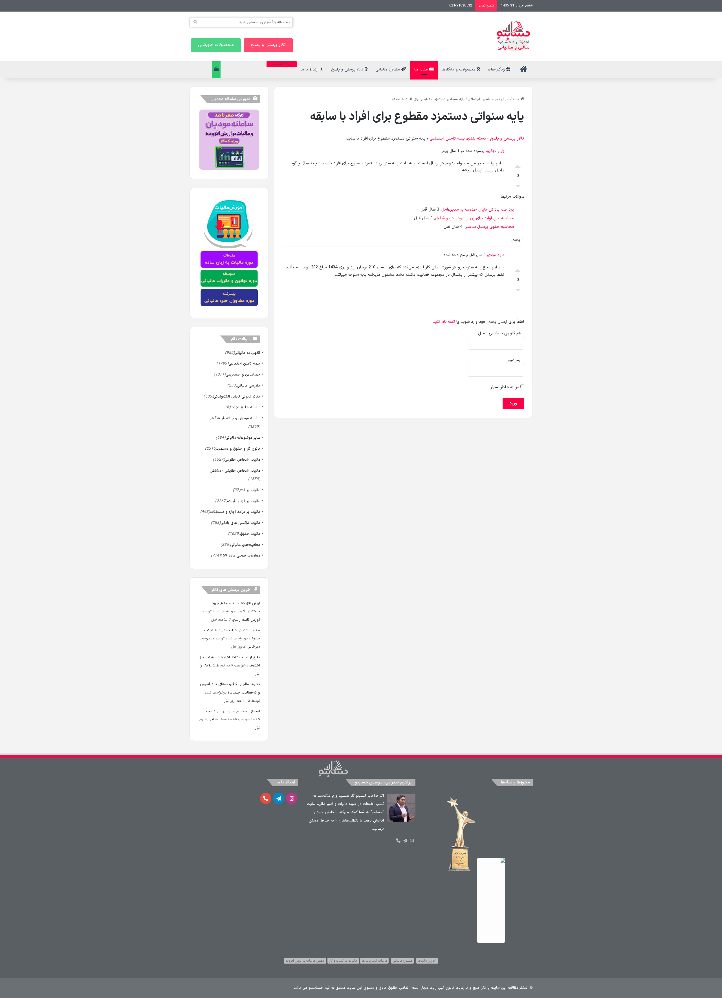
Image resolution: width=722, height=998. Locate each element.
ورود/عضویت (281, 64)
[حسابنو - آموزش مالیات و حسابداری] (513, 36)
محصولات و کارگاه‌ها (459, 69)
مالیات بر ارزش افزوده (243, 501)
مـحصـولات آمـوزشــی (216, 45)
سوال (505, 99)
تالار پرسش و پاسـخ (268, 45)
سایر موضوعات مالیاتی (242, 438)
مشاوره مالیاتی (388, 69)
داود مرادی (495, 255)
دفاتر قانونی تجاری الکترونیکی (236, 396)
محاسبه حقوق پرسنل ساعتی (489, 227)
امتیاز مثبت (518, 165)
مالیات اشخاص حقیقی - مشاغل (235, 471)
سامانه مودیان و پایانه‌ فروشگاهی (234, 418)
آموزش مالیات (427, 960)
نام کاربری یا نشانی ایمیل (499, 333)
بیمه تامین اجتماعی (483, 99)
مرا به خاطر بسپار (505, 387)
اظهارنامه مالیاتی (247, 353)
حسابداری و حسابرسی (243, 374)
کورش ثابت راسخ (246, 620)
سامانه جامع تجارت (245, 407)
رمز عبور (513, 360)
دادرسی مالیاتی (248, 385)
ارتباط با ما (310, 69)
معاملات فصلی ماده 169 (240, 555)
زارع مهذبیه (495, 151)
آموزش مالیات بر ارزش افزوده (305, 960)
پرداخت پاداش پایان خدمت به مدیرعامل (477, 209)
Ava (207, 665)
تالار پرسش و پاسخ (348, 69)
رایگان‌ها (498, 69)
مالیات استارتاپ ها (374, 960)
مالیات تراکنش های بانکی (240, 523)
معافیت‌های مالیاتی (245, 545)
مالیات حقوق (250, 534)
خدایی (213, 719)
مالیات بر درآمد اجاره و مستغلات (235, 512)
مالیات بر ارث (250, 490)
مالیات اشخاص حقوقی (242, 460)
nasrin (241, 701)
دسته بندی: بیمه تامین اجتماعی (458, 138)
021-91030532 (460, 5)
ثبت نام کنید (444, 322)
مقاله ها (421, 69)
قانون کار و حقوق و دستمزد (238, 449)
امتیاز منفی (518, 187)
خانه (516, 99)
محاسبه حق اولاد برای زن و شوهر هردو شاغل (474, 218)
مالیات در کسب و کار (343, 960)
